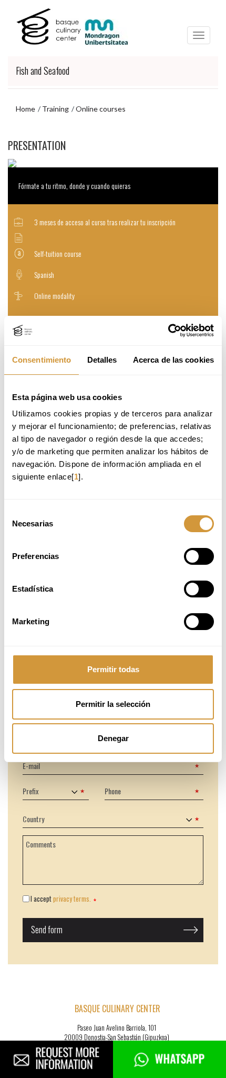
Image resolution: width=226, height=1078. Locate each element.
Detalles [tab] (102, 359)
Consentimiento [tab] (41, 359)
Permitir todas (113, 669)
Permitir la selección (113, 704)
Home (25, 108)
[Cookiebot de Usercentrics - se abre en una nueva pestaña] (168, 330)
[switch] (199, 556)
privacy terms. (72, 898)
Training (55, 108)
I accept (60, 899)
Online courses (101, 108)
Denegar (113, 738)
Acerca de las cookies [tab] (173, 359)
